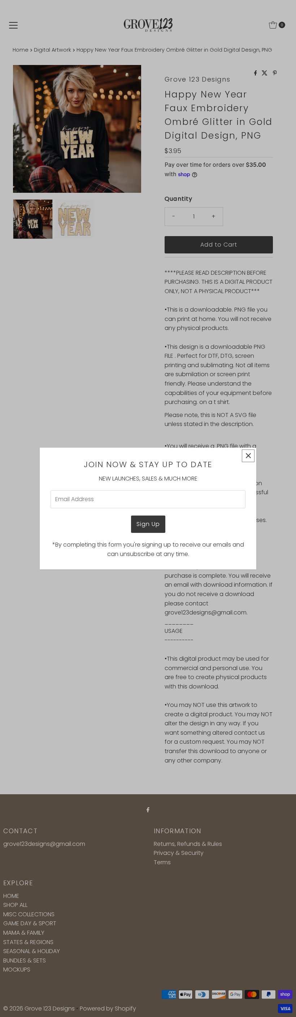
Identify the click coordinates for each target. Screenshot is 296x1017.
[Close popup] (248, 455)
